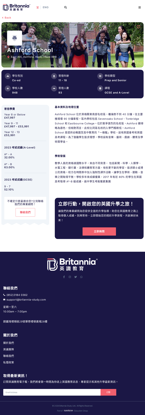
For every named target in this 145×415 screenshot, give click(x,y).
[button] (65, 7)
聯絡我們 (8, 355)
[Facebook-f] (64, 277)
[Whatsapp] (81, 277)
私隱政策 (8, 362)
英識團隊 (8, 349)
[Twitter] (75, 277)
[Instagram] (70, 277)
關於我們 (8, 342)
